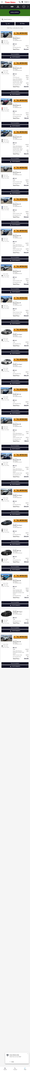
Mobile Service (14, 12)
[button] (2, 6)
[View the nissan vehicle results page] (18, 7)
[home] (10, 2)
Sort (9, 23)
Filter (23, 23)
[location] (22, 2)
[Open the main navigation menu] (2, 2)
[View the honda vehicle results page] (12, 6)
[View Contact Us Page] (20, 2)
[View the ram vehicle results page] (24, 6)
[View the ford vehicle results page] (6, 6)
